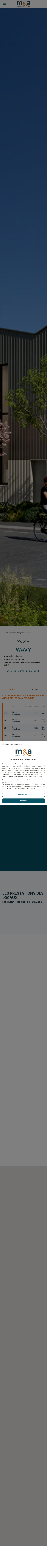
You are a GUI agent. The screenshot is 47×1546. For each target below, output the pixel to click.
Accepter (23, 801)
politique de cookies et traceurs (22, 776)
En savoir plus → (23, 795)
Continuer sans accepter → (12, 744)
